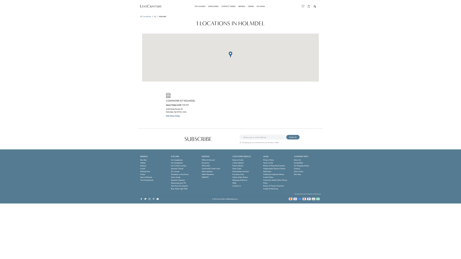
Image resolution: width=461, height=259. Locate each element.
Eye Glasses (200, 6)
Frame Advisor (237, 165)
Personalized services (240, 171)
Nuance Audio (237, 160)
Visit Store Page (173, 115)
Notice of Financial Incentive (274, 165)
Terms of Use (268, 163)
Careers (297, 168)
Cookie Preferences (270, 188)
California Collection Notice (273, 174)
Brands (241, 6)
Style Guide (236, 168)
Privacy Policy (268, 160)
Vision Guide (175, 177)
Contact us (236, 186)
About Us (297, 160)
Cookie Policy (268, 177)
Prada (142, 174)
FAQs (234, 183)
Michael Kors (145, 171)
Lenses (251, 6)
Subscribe (198, 139)
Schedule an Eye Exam (180, 174)
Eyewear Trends (177, 168)
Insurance (205, 163)
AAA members (207, 171)
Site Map (297, 174)
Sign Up (293, 137)
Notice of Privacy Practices (273, 186)
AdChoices (267, 171)
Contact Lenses (228, 6)
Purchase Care (238, 174)
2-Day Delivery (238, 163)
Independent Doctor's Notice (274, 168)
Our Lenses (175, 171)
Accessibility (298, 163)
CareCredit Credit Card (211, 168)
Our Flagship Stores (301, 165)
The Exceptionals (146, 180)
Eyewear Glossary (178, 180)
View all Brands (146, 177)
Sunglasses (213, 6)
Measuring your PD (178, 183)
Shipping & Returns (239, 180)
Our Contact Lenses (178, 165)
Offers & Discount (208, 160)
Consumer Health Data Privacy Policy (275, 181)
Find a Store (298, 171)
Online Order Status (240, 177)
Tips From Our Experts (179, 186)
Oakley (143, 163)
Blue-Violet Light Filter (179, 188)
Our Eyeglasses (177, 160)
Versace (143, 165)
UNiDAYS (205, 177)
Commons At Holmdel (180, 100)
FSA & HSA (206, 165)
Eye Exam (261, 6)
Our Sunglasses (177, 163)
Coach (142, 168)
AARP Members (208, 174)
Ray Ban (143, 160)
